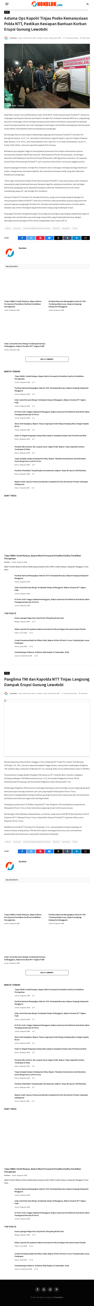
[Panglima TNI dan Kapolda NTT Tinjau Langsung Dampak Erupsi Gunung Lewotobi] (47, 701)
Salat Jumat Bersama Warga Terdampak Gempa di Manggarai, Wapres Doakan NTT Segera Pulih (24, 345)
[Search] (87, 4)
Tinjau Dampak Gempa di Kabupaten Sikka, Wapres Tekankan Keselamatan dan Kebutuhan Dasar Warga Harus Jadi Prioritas (50, 460)
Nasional (56, 228)
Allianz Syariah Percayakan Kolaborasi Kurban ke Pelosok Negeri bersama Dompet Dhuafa (50, 629)
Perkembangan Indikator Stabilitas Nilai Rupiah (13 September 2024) (42, 652)
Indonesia (16, 228)
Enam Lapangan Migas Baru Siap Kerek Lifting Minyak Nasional (39, 618)
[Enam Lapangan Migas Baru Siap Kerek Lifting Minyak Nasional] (8, 621)
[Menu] (7, 4)
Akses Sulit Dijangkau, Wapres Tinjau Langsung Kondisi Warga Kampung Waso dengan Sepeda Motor (52, 425)
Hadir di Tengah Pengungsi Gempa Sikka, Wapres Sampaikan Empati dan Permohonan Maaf (50, 435)
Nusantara (66, 228)
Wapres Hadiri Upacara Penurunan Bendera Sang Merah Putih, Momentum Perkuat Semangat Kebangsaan (51, 483)
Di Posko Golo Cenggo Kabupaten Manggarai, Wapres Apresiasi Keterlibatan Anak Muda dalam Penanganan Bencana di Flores (52, 413)
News (7, 12)
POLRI (75, 228)
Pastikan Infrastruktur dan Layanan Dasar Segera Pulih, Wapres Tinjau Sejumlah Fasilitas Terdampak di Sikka (49, 448)
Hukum (7, 228)
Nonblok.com (8, 10)
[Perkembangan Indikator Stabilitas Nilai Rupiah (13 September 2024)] (8, 655)
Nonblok (14, 38)
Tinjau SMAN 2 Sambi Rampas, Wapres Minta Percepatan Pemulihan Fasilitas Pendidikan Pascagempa (22, 304)
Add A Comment (47, 359)
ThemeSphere (58, 1297)
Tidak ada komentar (72, 38)
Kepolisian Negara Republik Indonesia (36, 228)
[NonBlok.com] (46, 4)
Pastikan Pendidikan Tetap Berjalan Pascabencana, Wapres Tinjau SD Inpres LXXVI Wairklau (50, 470)
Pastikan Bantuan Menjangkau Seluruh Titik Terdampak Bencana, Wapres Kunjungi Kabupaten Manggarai (67, 304)
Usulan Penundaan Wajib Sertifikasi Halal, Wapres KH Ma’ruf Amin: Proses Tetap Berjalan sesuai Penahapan (52, 641)
